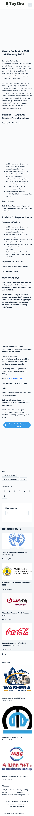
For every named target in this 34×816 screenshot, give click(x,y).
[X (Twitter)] (9, 491)
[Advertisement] (17, 27)
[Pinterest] (14, 491)
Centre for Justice (9, 475)
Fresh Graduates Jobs (10, 479)
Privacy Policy (21, 804)
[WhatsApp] (29, 491)
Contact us (24, 801)
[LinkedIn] (19, 491)
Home (8, 801)
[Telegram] (24, 491)
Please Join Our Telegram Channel (18, 425)
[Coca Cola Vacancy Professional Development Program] (17, 631)
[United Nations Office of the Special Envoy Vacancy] (17, 541)
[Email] (4, 496)
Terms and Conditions (17, 806)
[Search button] (26, 513)
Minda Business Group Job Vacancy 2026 (15, 776)
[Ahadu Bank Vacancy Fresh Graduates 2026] (17, 601)
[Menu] (30, 5)
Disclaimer (10, 804)
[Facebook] (4, 491)
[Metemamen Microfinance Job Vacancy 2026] (17, 571)
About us (15, 801)
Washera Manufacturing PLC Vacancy (14, 698)
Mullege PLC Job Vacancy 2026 (12, 737)
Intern (23, 479)
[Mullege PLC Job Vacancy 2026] (17, 719)
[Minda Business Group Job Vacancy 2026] (17, 758)
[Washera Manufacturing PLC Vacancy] (17, 680)
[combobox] (15, 513)
